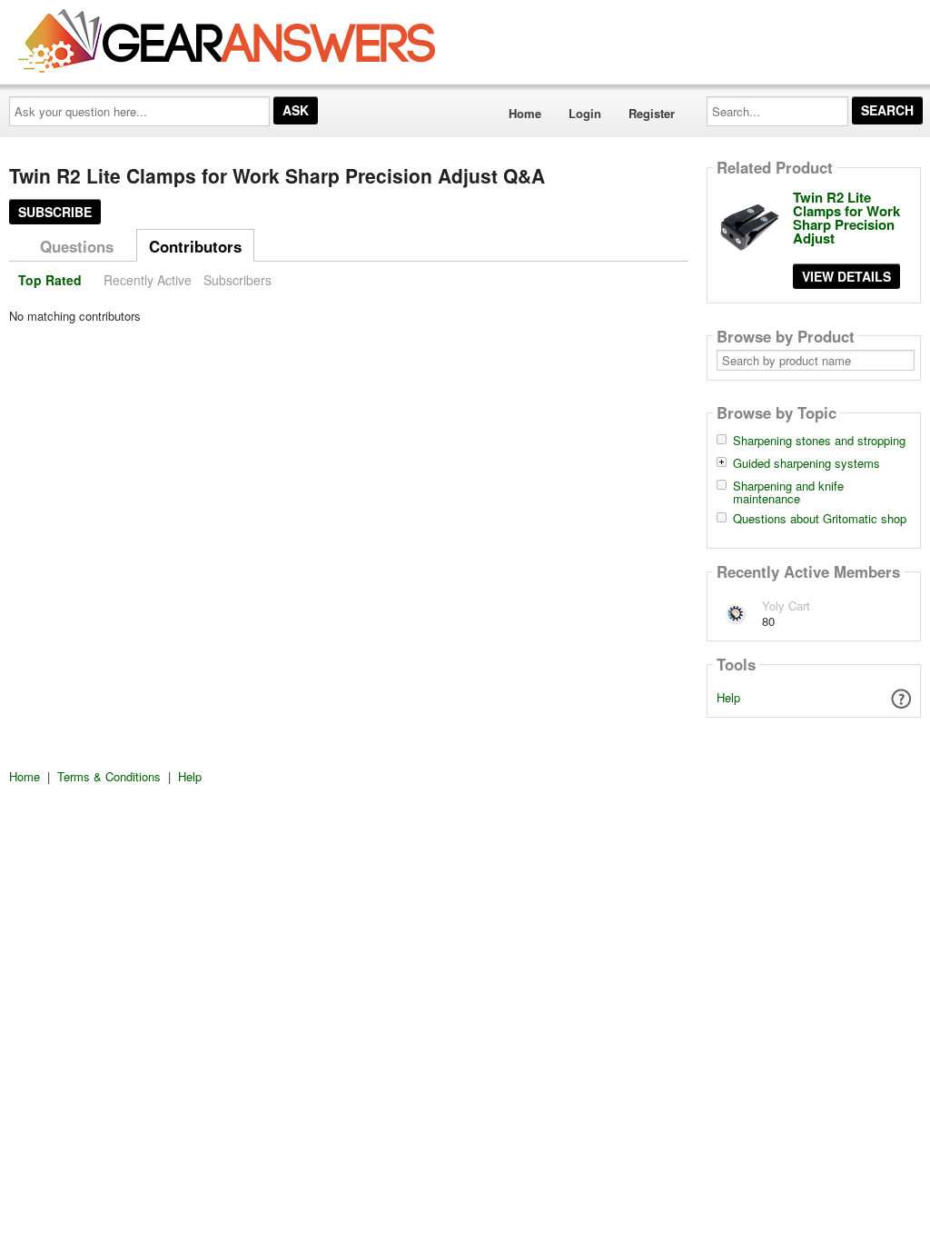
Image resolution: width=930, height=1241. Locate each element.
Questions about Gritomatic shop (819, 518)
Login (585, 113)
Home (525, 113)
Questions (77, 246)
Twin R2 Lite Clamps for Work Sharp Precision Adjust (846, 217)
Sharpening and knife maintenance (788, 492)
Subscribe (55, 212)
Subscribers (237, 280)
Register (651, 113)
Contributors (195, 246)
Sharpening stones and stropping (819, 440)
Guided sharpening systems (806, 463)
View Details (846, 276)
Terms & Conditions (109, 776)
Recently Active (148, 280)
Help (728, 697)
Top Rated (50, 280)
